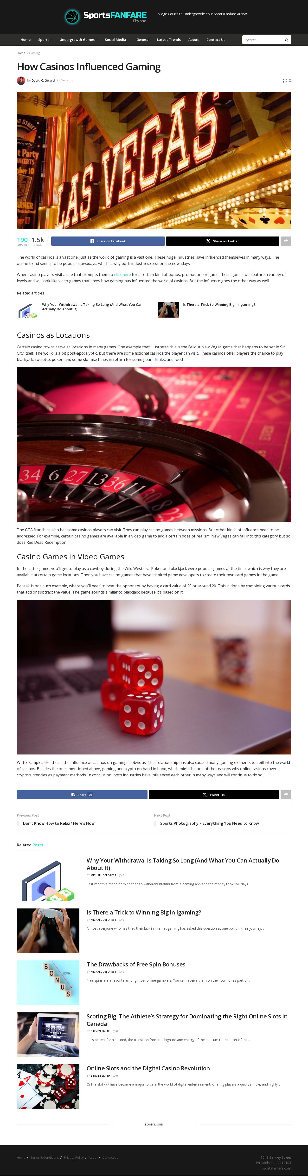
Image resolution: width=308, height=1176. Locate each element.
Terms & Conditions (45, 1157)
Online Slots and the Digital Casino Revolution (148, 1068)
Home (26, 39)
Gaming (34, 53)
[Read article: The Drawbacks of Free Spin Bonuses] (48, 982)
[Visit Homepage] (105, 17)
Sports (43, 39)
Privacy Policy (74, 1157)
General (142, 39)
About (193, 39)
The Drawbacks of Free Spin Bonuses (136, 964)
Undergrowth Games (77, 39)
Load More (154, 1124)
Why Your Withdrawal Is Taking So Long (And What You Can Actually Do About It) (183, 864)
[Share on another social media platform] (286, 241)
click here (122, 274)
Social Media (115, 39)
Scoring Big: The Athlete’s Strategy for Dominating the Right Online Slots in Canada (187, 1020)
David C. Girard (43, 80)
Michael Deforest (103, 875)
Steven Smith (100, 1031)
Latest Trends (169, 39)
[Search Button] (286, 39)
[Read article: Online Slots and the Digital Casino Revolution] (48, 1086)
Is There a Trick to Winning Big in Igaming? (219, 304)
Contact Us (215, 39)
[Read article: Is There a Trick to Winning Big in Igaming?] (168, 310)
